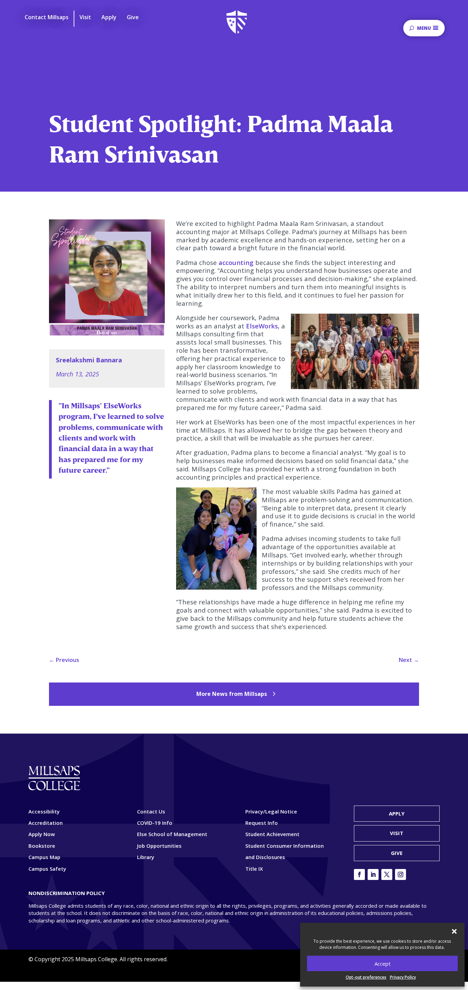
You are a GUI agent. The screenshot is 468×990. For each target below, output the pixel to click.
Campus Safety (47, 868)
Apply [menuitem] (108, 17)
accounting (236, 262)
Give (397, 852)
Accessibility (44, 811)
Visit (396, 833)
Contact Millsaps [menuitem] (47, 17)
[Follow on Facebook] (359, 874)
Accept (382, 963)
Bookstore (41, 845)
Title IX (254, 868)
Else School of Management (172, 834)
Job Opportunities (159, 845)
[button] (454, 931)
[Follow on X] (386, 874)
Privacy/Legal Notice (271, 811)
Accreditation (45, 822)
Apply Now (41, 834)
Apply (397, 813)
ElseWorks (262, 326)
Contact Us (151, 811)
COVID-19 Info (154, 822)
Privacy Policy (403, 977)
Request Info (261, 822)
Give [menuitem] (133, 17)
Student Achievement (272, 834)
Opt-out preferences (366, 977)
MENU (424, 28)
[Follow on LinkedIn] (373, 874)
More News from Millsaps (231, 694)
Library (145, 857)
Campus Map (44, 857)
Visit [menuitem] (85, 17)
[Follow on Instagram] (400, 874)
